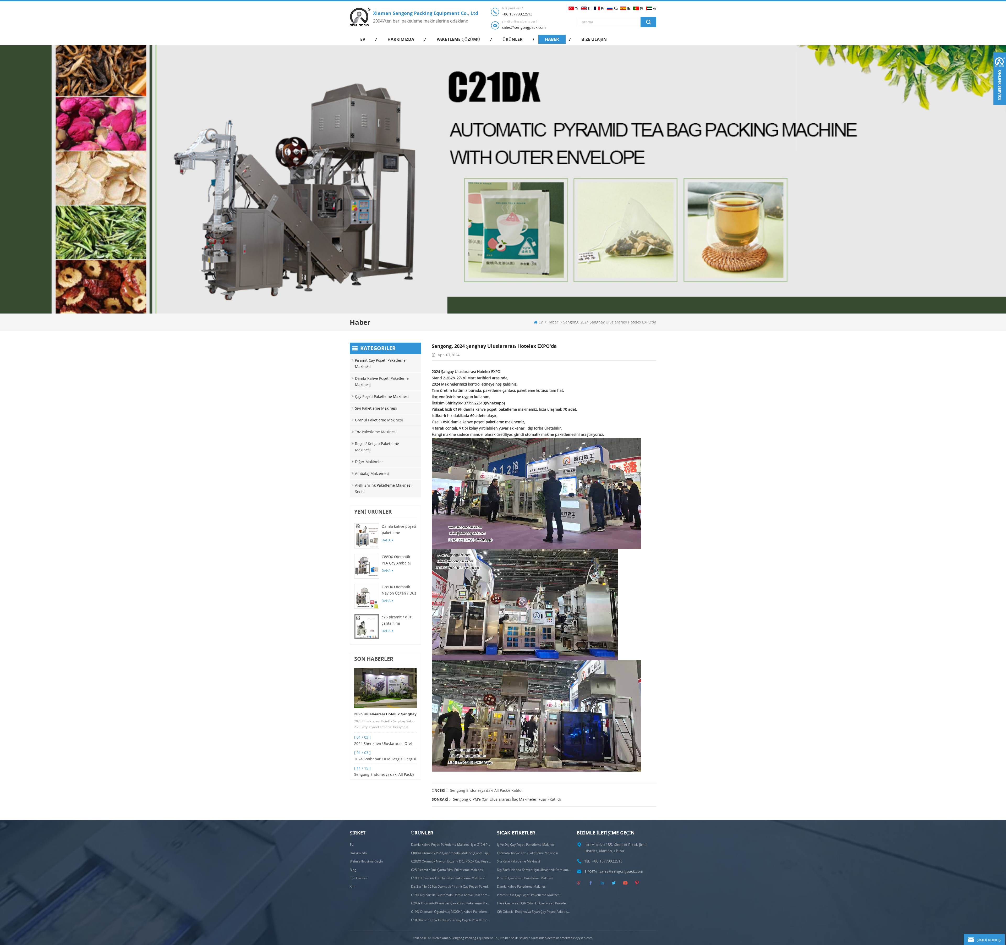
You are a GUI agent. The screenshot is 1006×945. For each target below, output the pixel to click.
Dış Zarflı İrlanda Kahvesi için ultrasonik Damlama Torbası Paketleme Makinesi (534, 869)
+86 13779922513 (517, 14)
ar (654, 8)
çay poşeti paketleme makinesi (382, 396)
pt (641, 8)
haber (552, 39)
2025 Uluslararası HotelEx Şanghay (385, 714)
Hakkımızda (400, 39)
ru (616, 8)
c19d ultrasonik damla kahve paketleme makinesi (448, 878)
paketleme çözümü (458, 39)
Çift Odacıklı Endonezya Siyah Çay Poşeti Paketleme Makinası (534, 911)
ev (362, 39)
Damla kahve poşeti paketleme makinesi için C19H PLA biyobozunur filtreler (399, 530)
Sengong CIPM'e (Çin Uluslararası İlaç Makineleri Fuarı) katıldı (507, 799)
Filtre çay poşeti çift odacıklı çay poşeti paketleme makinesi (534, 903)
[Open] (999, 78)
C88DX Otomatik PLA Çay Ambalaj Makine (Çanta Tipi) (398, 560)
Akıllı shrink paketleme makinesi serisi (383, 488)
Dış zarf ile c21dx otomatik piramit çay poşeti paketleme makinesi (451, 886)
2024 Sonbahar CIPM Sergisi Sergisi (385, 758)
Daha (386, 540)
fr (602, 8)
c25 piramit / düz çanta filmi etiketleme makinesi (397, 620)
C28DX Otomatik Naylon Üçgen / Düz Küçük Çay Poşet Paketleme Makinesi (399, 590)
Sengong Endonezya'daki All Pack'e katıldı (384, 775)
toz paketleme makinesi (376, 431)
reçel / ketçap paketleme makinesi (377, 446)
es (629, 8)
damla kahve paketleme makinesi (521, 886)
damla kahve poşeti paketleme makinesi (382, 381)
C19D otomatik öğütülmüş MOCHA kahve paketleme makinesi (451, 911)
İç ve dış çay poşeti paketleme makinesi (526, 844)
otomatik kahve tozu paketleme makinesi (527, 853)
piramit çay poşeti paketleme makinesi (380, 363)
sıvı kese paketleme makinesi (518, 861)
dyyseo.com (584, 938)
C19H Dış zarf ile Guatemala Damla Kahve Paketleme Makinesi (451, 895)
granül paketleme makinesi (379, 419)
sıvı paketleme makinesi (376, 408)
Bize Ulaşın (594, 39)
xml (352, 886)
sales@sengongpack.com (524, 27)
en (590, 8)
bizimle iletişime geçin (366, 861)
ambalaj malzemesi (372, 473)
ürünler (512, 39)
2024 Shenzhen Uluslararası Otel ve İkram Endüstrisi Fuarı (383, 744)
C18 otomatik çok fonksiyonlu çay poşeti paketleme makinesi (451, 920)
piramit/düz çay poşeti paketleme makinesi (528, 895)
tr (576, 8)
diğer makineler (369, 461)
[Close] (999, 108)
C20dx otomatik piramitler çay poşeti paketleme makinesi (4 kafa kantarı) (451, 903)
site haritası (359, 878)
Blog (353, 869)
